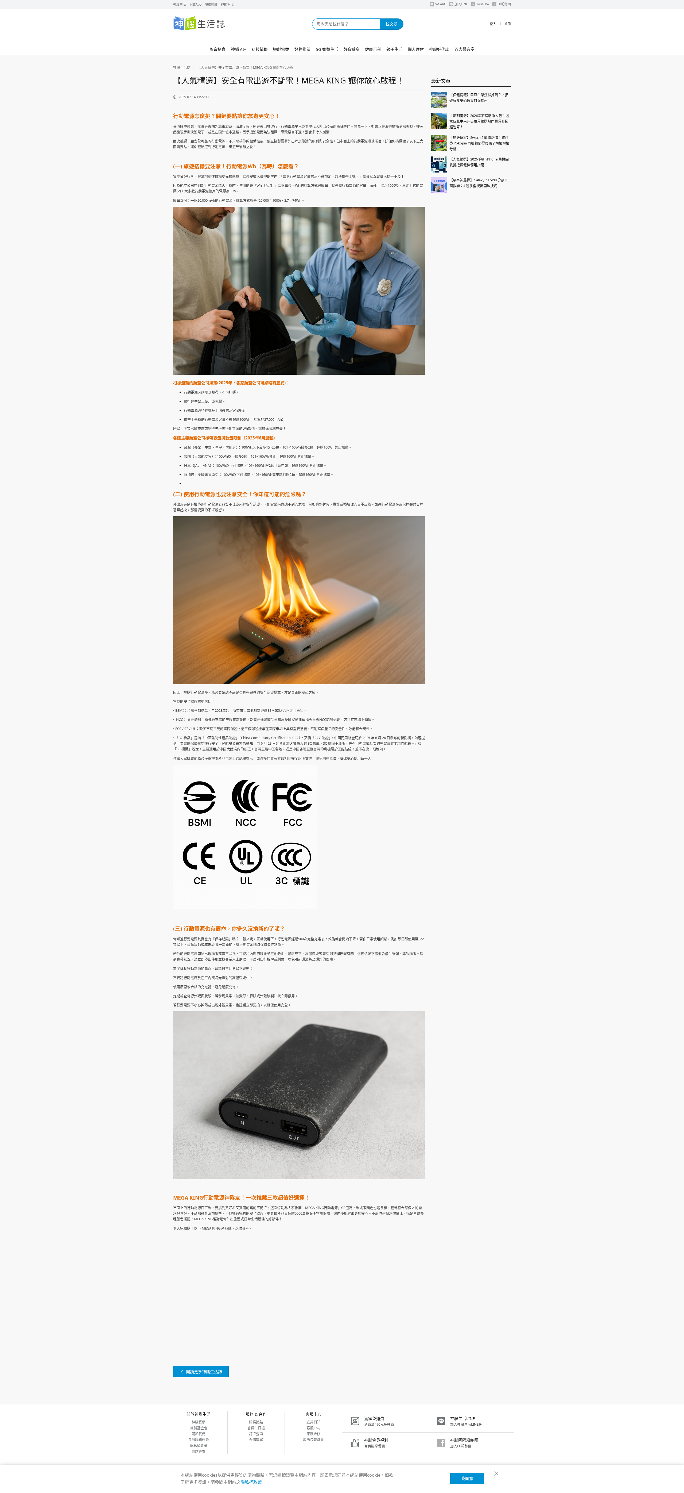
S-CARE (440, 4)
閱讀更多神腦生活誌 (204, 1371)
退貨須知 (313, 1421)
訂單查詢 (256, 1433)
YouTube (482, 4)
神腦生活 (179, 4)
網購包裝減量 (313, 1439)
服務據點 (211, 4)
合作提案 (256, 1439)
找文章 (392, 24)
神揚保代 (227, 4)
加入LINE (461, 4)
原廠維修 (313, 1433)
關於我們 (198, 1433)
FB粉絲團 (504, 4)
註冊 (507, 24)
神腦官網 (198, 1421)
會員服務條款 (198, 1439)
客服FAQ (313, 1427)
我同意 (467, 1478)
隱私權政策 (198, 1445)
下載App (195, 4)
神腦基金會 (198, 1427)
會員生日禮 (256, 1427)
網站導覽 (198, 1451)
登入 (493, 24)
